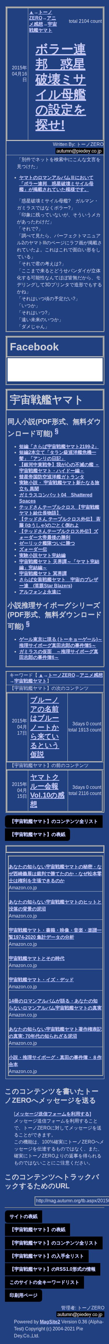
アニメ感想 (91, 675)
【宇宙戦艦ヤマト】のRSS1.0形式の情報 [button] (53, 1269)
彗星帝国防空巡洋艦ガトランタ (51, 476)
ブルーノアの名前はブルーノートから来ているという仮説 (44, 727)
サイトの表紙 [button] (23, 1216)
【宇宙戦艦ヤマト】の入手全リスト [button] (47, 1255)
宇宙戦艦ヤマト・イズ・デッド (41, 979)
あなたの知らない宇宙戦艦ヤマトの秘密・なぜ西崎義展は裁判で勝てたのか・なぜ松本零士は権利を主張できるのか (55, 873)
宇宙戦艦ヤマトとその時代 (37, 958)
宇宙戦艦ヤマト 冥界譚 (43, 573)
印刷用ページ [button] (23, 1295)
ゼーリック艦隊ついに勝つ (47, 543)
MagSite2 (50, 1321)
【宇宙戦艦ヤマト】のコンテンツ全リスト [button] (54, 821)
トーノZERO (61, 675)
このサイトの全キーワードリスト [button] (44, 1282)
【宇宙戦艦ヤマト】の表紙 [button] (37, 834)
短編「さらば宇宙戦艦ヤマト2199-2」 (59, 446)
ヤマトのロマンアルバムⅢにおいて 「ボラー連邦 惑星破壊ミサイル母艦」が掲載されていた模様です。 (56, 183)
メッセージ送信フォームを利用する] (53, 1113)
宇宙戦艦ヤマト (30, 680)
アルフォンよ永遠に (40, 591)
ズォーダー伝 (33, 549)
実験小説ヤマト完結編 (42, 555)
